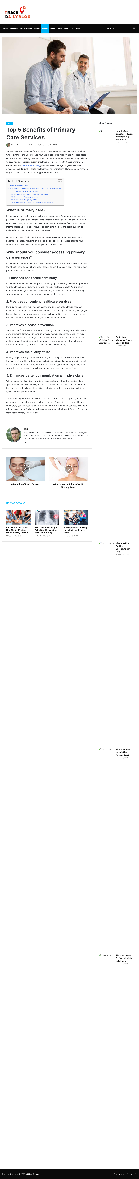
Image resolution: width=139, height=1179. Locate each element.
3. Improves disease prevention (26, 197)
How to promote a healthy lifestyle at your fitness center (75, 530)
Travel (78, 28)
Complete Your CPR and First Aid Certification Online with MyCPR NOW (17, 530)
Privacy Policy (119, 1174)
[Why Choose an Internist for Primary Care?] (106, 850)
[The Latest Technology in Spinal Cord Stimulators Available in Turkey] (47, 517)
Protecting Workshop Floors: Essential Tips (124, 340)
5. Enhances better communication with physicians (34, 202)
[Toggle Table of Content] (59, 181)
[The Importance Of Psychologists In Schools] (106, 1056)
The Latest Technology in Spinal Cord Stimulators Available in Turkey (46, 530)
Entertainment (26, 28)
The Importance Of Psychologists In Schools (124, 958)
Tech (66, 28)
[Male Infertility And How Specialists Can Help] (106, 644)
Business (14, 28)
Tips (72, 28)
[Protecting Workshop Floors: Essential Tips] (106, 438)
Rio (12, 145)
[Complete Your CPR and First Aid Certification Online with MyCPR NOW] (18, 517)
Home (5, 28)
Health (45, 28)
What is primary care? (19, 185)
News (52, 28)
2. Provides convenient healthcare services (31, 194)
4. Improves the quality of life (25, 200)
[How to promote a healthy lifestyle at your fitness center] (76, 517)
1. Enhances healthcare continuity (26, 191)
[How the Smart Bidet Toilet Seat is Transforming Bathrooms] (106, 232)
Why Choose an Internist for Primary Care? (123, 752)
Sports (59, 28)
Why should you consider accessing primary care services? (36, 188)
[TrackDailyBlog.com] (17, 12)
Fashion (37, 28)
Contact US (131, 1174)
